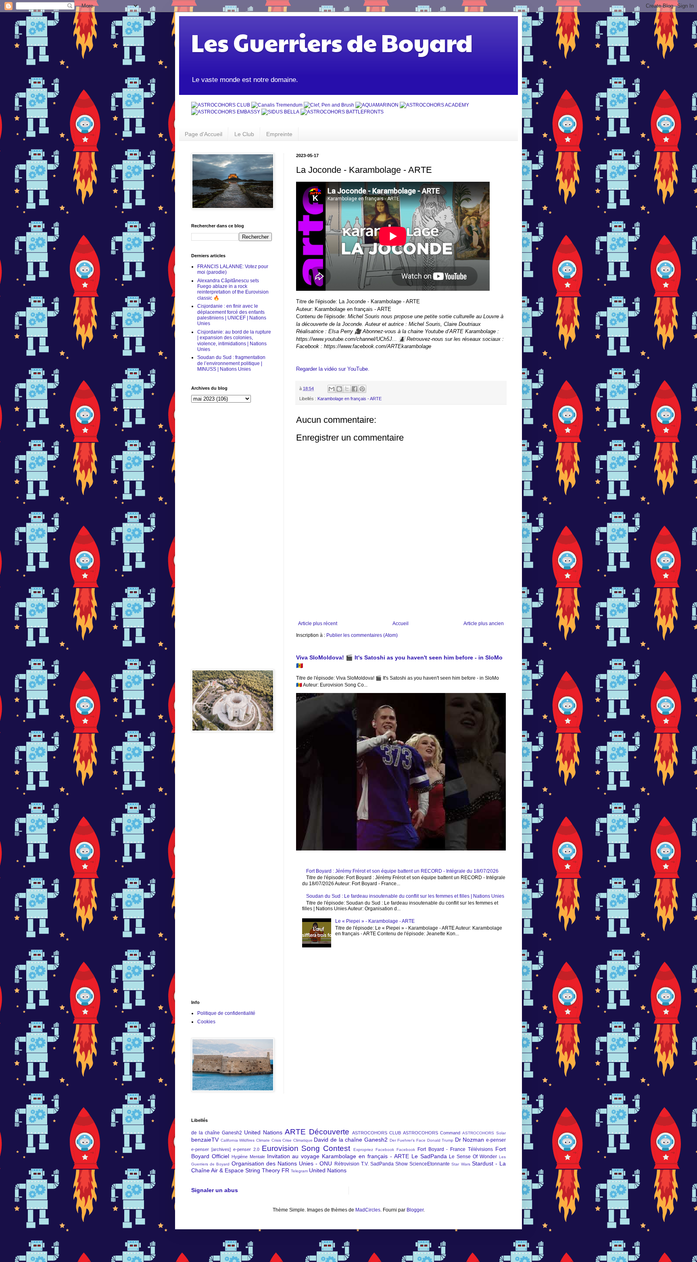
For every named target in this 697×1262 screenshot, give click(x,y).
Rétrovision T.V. (351, 1164)
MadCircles (367, 1210)
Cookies (206, 1022)
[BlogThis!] (339, 389)
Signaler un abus (214, 1190)
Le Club (244, 134)
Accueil (400, 623)
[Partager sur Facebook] (355, 389)
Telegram (299, 1171)
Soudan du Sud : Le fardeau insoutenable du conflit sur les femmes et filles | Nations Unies (405, 896)
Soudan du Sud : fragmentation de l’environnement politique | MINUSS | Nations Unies (231, 363)
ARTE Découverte (317, 1132)
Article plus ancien (483, 623)
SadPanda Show (389, 1164)
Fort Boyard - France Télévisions (455, 1149)
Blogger (415, 1210)
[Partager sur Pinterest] (362, 389)
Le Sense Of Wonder (473, 1156)
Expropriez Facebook (373, 1149)
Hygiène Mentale (248, 1156)
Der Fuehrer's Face (408, 1140)
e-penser (496, 1140)
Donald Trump (440, 1140)
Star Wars (460, 1164)
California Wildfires (238, 1140)
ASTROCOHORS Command (431, 1132)
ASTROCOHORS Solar (484, 1133)
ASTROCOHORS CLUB (376, 1132)
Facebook (405, 1149)
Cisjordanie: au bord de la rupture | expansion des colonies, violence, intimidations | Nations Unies (234, 340)
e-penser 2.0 (246, 1149)
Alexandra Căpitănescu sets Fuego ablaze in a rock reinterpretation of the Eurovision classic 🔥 (233, 289)
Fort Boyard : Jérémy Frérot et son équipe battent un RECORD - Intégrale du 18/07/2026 (402, 871)
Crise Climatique (297, 1140)
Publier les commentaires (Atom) (362, 635)
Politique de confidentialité (226, 1013)
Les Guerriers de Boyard (332, 42)
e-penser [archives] (211, 1149)
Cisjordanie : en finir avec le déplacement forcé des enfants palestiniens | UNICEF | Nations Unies (231, 314)
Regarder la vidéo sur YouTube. (332, 369)
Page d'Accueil (203, 134)
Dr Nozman (469, 1139)
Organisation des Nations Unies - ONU (282, 1163)
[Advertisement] (231, 536)
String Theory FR (267, 1170)
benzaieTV (205, 1139)
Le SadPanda (429, 1156)
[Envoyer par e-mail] (332, 389)
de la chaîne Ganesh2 (216, 1133)
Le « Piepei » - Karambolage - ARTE (375, 921)
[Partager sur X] (347, 389)
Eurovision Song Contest (306, 1148)
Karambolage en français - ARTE (349, 398)
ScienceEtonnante (429, 1164)
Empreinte (279, 134)
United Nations (263, 1132)
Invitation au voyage (293, 1156)
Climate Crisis (268, 1140)
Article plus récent (317, 623)
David (321, 1139)
